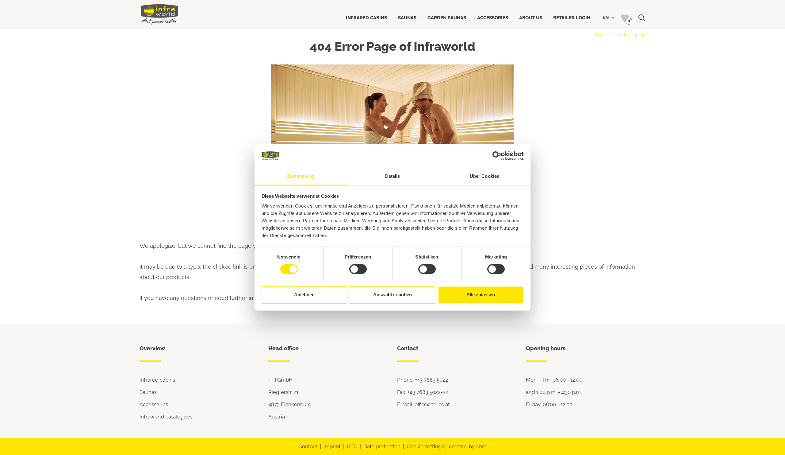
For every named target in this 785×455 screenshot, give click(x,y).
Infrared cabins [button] (366, 18)
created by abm (468, 446)
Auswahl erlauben (392, 294)
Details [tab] (392, 176)
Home (601, 34)
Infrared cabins (157, 380)
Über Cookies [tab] (484, 176)
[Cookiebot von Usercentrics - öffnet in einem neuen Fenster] (497, 156)
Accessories (154, 404)
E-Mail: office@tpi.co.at (423, 404)
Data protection (381, 446)
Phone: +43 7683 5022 (422, 380)
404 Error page (630, 34)
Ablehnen (304, 294)
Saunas (148, 392)
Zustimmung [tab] (300, 176)
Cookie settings (425, 446)
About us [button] (530, 18)
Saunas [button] (407, 18)
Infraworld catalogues (166, 417)
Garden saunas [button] (446, 18)
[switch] (358, 269)
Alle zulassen (480, 294)
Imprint (332, 446)
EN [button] (606, 17)
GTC (352, 446)
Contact (307, 446)
